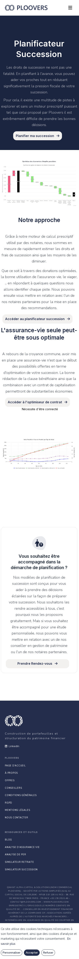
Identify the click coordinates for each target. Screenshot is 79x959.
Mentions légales (17, 810)
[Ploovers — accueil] (26, 8)
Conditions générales (20, 795)
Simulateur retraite (19, 862)
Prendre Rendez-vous (35, 663)
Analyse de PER (15, 854)
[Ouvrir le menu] (70, 7)
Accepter (32, 953)
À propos (11, 773)
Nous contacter (16, 817)
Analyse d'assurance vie (22, 847)
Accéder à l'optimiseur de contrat (35, 402)
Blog (8, 839)
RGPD (8, 802)
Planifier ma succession (35, 136)
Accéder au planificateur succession (35, 319)
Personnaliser (11, 953)
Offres (10, 780)
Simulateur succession (21, 869)
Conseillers (13, 788)
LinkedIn (14, 746)
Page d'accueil (15, 765)
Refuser (48, 953)
